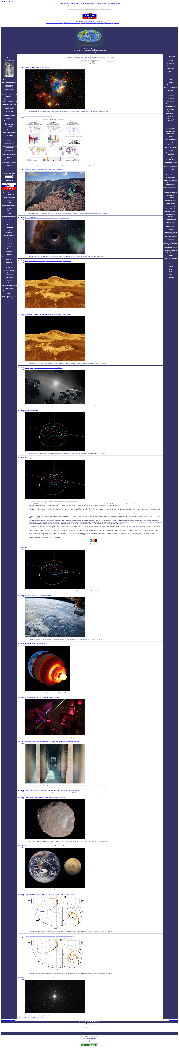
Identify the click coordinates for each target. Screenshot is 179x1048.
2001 (170, 269)
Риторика (170, 150)
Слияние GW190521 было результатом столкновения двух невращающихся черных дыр (48, 218)
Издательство (170, 101)
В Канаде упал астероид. (31, 410)
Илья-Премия (170, 253)
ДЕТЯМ (170, 255)
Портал (61, 3)
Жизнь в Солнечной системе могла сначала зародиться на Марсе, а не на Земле (45, 845)
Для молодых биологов (9, 192)
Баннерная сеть (9, 274)
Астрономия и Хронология (170, 187)
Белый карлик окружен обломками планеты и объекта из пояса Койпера (43, 368)
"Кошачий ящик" (170, 125)
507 (34, 1017)
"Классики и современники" (170, 112)
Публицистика (171, 68)
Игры (9, 213)
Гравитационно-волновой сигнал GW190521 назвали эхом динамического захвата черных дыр (49, 894)
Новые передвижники (170, 139)
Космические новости (9, 79)
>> (42, 1017)
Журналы (9, 254)
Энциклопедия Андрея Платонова (170, 232)
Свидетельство (88, 57)
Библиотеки (9, 262)
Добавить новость (173, 1020)
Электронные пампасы (170, 258)
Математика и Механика (9, 162)
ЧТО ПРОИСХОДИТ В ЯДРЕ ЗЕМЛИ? (35, 644)
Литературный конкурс (170, 247)
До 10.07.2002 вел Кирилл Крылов (89, 52)
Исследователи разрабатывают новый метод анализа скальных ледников (44, 169)
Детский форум (170, 214)
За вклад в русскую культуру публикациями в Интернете (170, 243)
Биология (9, 157)
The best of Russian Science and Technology (9, 297)
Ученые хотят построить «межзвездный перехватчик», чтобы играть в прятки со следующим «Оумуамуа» (53, 790)
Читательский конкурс (170, 250)
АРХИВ (171, 266)
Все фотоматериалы (170, 280)
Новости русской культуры (9, 285)
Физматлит (9, 92)
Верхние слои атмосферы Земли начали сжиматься (38, 595)
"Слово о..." (170, 116)
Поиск (9, 246)
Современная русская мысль (171, 163)
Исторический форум (170, 211)
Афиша (9, 293)
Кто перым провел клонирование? (9, 107)
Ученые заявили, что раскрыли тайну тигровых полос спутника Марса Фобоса (45, 797)
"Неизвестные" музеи (170, 147)
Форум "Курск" (170, 208)
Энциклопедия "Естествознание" (9, 85)
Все (9, 282)
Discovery (9, 140)
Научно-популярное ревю (112, 23)
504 (27, 1017)
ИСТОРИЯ (171, 169)
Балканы (170, 76)
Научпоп (9, 200)
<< (18, 1017)
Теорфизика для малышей (126, 23)
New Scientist (9, 135)
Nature (9, 130)
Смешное (9, 221)
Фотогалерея (170, 142)
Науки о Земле (9, 160)
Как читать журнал (9, 235)
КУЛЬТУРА (170, 134)
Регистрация (110, 3)
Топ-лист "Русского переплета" (9, 271)
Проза (170, 79)
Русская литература (9, 173)
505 (29, 1017)
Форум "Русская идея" (170, 206)
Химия (9, 170)
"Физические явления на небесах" (54, 23)
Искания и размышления (170, 87)
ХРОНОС (170, 172)
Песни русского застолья (9, 216)
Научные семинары (9, 99)
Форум (170, 263)
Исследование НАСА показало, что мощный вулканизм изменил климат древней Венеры (48, 261)
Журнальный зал (9, 89)
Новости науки (9, 288)
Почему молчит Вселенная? (9, 101)
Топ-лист (104, 3)
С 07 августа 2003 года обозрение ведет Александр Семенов (89, 50)
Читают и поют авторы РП (9, 205)
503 (25, 1017)
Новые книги (170, 95)
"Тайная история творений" (170, 119)
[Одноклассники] (93, 540)
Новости (82, 3)
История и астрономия (9, 115)
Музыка (170, 144)
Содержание (67, 3)
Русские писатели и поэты (9, 257)
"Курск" (170, 71)
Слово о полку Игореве (170, 180)
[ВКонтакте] (91, 540)
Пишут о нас (9, 238)
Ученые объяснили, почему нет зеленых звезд (37, 67)
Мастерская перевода (171, 236)
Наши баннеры (9, 277)
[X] (96, 540)
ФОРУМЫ (171, 198)
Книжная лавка (89, 3)
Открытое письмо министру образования (9, 146)
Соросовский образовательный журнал (9, 153)
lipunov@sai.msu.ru (105, 1027)
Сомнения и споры (170, 93)
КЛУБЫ (170, 217)
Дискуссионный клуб (170, 200)
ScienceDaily (9, 138)
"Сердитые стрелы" (170, 131)
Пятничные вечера (170, 219)
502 (22, 1017)
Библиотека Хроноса (9, 197)
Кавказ (171, 74)
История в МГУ (170, 177)
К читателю (170, 63)
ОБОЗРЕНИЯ (170, 109)
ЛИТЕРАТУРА (171, 56)
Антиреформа (9, 150)
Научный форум (9, 60)
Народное (9, 219)
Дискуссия (117, 3)
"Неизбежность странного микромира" (74, 23)
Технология (9, 165)
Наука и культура (9, 121)
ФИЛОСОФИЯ (170, 159)
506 (31, 1017)
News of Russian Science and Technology (9, 95)
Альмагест (9, 118)
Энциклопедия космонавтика (9, 82)
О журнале (9, 232)
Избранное (9, 259)
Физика (9, 168)
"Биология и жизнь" (90, 23)
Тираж (9, 240)
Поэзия (171, 82)
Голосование (97, 3)
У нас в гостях (171, 98)
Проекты (9, 248)
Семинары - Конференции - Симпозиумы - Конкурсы (89, 24)
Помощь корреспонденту (8, 1020)
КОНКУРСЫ (170, 239)
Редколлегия (9, 227)
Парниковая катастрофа (9, 104)
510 (40, 1017)
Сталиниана (170, 195)
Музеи (9, 211)
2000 (170, 272)
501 (20, 1017)
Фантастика (170, 261)
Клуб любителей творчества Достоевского (171, 223)
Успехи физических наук (9, 132)
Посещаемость (9, 251)
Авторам (9, 230)
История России (170, 174)
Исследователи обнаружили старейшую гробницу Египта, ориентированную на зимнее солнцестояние (52, 741)
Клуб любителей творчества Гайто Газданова (170, 228)
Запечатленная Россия (170, 192)
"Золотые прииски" (170, 128)
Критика (170, 90)
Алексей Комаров (91, 1038)
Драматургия (170, 85)
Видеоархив (170, 157)
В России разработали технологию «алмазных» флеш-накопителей (42, 697)
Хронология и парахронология (9, 112)
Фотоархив (9, 265)
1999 (170, 274)
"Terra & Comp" (100, 23)
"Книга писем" (171, 123)
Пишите (77, 3)
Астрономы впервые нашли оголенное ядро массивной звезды (41, 977)
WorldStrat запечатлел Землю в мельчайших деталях (38, 116)
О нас (72, 3)
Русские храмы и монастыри (170, 153)
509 (38, 1017)
